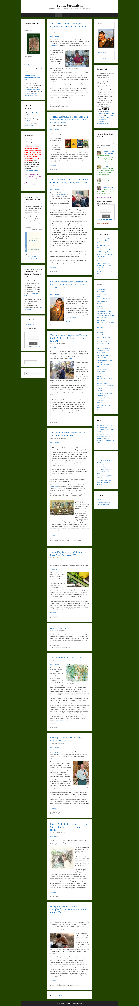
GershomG (30, 115)
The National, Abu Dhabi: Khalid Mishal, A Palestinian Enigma (105, 272)
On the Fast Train (108, 187)
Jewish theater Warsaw (66, 540)
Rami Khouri (100, 374)
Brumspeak (100, 306)
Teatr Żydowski (77, 540)
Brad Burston (100, 304)
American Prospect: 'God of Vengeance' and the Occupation (105, 241)
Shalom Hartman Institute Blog (105, 385)
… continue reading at (61, 720)
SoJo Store (79, 15)
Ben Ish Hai (54, 106)
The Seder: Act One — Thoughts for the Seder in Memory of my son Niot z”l (68, 26)
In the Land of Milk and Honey (105, 322)
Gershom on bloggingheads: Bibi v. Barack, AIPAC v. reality (105, 471)
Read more (53, 101)
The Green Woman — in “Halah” (66, 657)
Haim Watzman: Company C (105, 445)
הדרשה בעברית (53, 569)
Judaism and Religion (56, 105)
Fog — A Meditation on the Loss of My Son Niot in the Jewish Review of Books (69, 827)
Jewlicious (100, 325)
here (75, 47)
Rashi (68, 985)
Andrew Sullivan (101, 294)
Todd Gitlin (100, 400)
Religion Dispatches (102, 383)
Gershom (65, 15)
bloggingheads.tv (102, 301)
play (72, 540)
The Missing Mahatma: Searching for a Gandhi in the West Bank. (105, 265)
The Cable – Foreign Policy (104, 393)
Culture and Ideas (56, 539)
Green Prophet (101, 320)
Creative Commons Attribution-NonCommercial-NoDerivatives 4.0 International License (105, 119)
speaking (59, 647)
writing (68, 647)
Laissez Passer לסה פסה (103, 348)
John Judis (100, 330)
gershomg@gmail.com (31, 170)
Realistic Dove (101, 376)
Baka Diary (100, 296)
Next (60, 995)
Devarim (60, 813)
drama (53, 540)
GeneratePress (78, 1003)
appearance (54, 647)
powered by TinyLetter (106, 219)
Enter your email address (105, 206)
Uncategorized (55, 169)
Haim (72, 15)
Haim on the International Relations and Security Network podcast (104, 482)
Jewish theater (58, 540)
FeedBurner (37, 346)
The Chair (106, 166)
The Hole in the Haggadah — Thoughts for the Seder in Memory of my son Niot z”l (69, 338)
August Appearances (60, 628)
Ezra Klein (100, 308)
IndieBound (33, 259)
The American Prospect (103, 502)
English (100, 52)
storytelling (70, 813)
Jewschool (100, 327)
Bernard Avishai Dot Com (104, 299)
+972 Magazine (101, 289)
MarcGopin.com (101, 357)
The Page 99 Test (102, 395)
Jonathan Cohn (101, 335)
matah (61, 985)
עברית (105, 52)
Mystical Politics (101, 371)
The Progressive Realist (103, 398)
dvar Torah (64, 813)
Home (58, 15)
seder (67, 106)
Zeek (98, 410)
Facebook (27, 121)
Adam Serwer (100, 291)
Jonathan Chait (101, 332)
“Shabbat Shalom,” (62, 194)
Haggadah (59, 106)
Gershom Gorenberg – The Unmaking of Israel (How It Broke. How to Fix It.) (105, 436)
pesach (63, 106)
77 (57, 995)
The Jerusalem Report (103, 504)
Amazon (38, 255)
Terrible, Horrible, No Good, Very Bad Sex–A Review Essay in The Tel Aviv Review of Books (69, 119)
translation (64, 647)
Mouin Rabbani (101, 369)
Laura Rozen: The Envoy (104, 355)
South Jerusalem (70, 5)
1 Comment (54, 542)
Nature (99, 499)
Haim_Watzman (36, 113)
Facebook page (28, 125)
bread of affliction (56, 985)
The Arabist (100, 390)
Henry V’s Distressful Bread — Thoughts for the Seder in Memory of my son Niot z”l (68, 909)
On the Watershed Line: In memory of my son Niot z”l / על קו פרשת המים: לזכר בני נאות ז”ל (68, 284)
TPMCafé (99, 403)
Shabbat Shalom (55, 45)
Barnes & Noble (32, 257)
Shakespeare (75, 985)
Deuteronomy (55, 813)
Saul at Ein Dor (107, 179)
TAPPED (99, 388)
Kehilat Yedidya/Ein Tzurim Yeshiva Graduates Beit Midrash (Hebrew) (105, 344)
